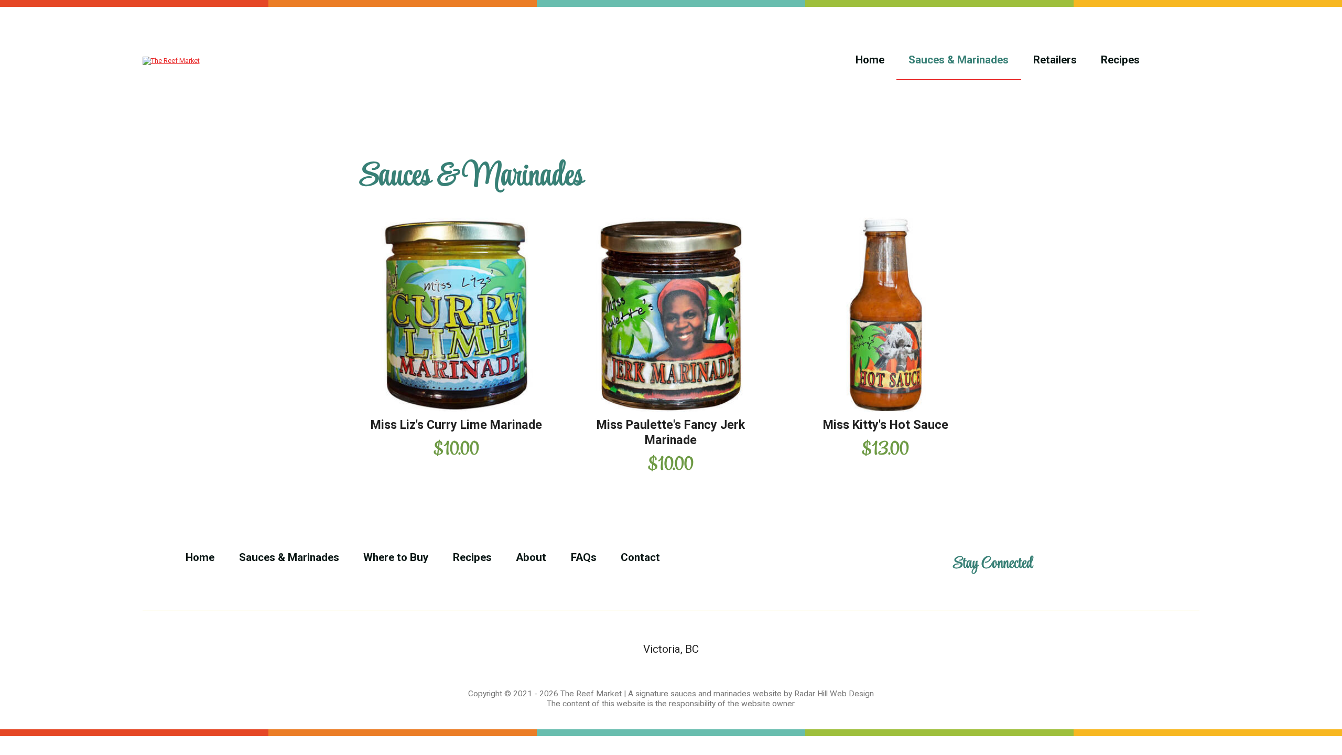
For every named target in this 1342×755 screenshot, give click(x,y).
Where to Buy (395, 557)
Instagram (1146, 564)
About (531, 557)
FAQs (584, 557)
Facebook (1056, 564)
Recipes (1120, 59)
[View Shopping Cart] (1176, 60)
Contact (640, 557)
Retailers (1055, 59)
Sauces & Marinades (958, 59)
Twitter (1101, 564)
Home (870, 59)
